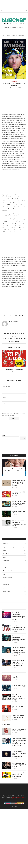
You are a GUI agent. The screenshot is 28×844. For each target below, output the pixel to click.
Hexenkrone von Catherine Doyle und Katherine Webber (18, 627)
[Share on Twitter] (19, 316)
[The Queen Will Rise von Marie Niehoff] (6, 718)
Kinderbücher (14, 560)
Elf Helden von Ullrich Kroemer (14, 369)
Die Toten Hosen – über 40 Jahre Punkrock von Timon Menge (18, 697)
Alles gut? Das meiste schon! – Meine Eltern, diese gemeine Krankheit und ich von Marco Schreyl (19, 742)
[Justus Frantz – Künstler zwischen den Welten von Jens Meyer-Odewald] (6, 754)
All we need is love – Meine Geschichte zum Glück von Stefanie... (14, 471)
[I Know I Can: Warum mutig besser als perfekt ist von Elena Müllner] (6, 483)
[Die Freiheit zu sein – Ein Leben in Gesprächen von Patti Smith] (6, 523)
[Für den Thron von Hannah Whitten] (6, 708)
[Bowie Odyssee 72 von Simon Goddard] (6, 731)
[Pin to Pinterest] (20, 316)
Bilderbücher (14, 543)
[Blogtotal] (20, 803)
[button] (3, 362)
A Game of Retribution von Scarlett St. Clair (19, 686)
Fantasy (14, 550)
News (14, 574)
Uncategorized (14, 594)
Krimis (14, 567)
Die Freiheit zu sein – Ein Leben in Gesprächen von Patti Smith (19, 523)
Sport (14, 588)
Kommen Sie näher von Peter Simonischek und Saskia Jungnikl (18, 663)
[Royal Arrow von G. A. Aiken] (6, 514)
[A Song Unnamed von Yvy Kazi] (6, 678)
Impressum (14, 797)
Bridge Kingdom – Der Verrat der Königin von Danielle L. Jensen (19, 503)
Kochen (14, 564)
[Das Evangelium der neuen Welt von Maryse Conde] (6, 775)
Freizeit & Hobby (11, 35)
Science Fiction (14, 584)
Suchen (3, 435)
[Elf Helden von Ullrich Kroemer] (14, 358)
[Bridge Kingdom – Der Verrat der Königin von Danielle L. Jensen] (6, 504)
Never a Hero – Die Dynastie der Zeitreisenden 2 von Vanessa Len (18, 638)
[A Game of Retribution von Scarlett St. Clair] (6, 688)
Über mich (14, 798)
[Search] (26, 10)
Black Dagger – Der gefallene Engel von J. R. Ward (19, 764)
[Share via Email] (22, 316)
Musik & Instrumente (14, 570)
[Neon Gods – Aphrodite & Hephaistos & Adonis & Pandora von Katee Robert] (6, 615)
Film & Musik (14, 553)
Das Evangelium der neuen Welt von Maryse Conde (18, 774)
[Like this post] (16, 316)
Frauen (14, 557)
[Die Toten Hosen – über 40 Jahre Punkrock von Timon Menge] (6, 697)
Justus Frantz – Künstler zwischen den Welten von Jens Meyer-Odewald (19, 754)
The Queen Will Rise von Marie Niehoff (18, 716)
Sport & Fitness (21, 35)
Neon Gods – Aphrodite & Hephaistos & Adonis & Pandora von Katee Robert (19, 616)
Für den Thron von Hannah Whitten (17, 707)
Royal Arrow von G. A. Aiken (18, 512)
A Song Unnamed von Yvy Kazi (19, 676)
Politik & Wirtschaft (14, 577)
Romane (14, 581)
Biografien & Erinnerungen (14, 547)
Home (3, 35)
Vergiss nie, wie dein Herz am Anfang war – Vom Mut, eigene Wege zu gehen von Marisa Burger (19, 651)
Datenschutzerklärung (21, 797)
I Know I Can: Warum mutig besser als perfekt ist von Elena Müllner (18, 483)
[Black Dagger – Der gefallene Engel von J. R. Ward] (6, 765)
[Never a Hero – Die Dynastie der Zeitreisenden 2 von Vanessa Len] (6, 638)
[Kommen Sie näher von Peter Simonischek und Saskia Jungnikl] (6, 663)
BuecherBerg (11, 87)
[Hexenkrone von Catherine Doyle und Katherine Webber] (6, 628)
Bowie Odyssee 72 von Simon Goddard (19, 730)
